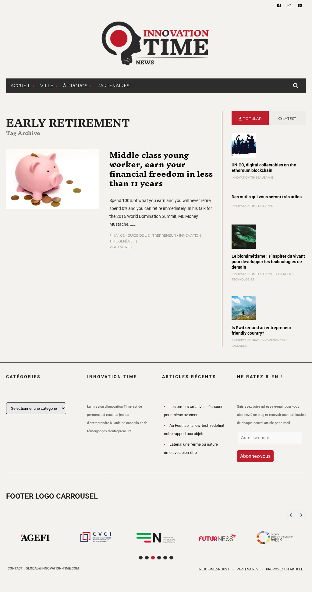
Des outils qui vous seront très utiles (267, 196)
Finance (117, 235)
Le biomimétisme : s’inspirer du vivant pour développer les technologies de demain (268, 262)
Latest (289, 118)
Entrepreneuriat (245, 340)
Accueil (20, 86)
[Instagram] (289, 5)
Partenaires (113, 86)
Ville (46, 86)
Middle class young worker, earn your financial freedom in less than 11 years (161, 169)
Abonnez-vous (255, 456)
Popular (252, 118)
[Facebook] (278, 5)
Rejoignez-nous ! (214, 569)
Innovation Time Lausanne (253, 177)
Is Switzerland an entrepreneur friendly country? (261, 330)
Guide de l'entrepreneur (152, 235)
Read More (120, 247)
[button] (301, 514)
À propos (75, 86)
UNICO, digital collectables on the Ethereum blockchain (264, 167)
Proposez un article (284, 569)
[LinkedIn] (300, 5)
